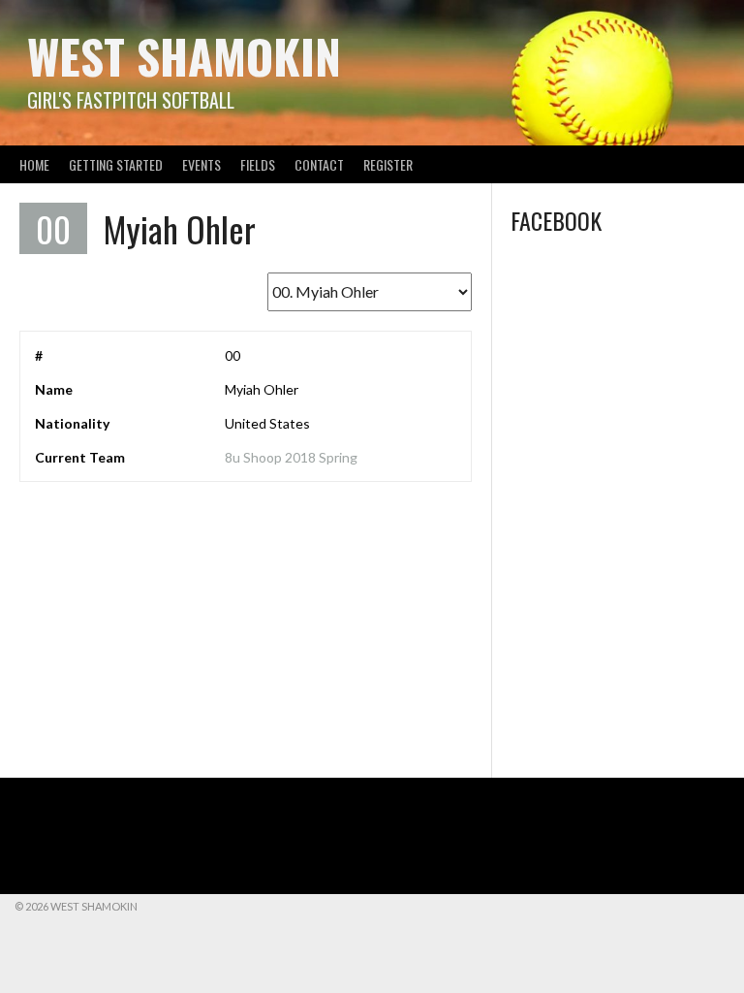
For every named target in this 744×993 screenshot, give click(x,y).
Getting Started (116, 164)
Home (34, 164)
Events (201, 164)
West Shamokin (184, 55)
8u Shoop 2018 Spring (291, 457)
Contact (319, 164)
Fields (257, 164)
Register (388, 164)
